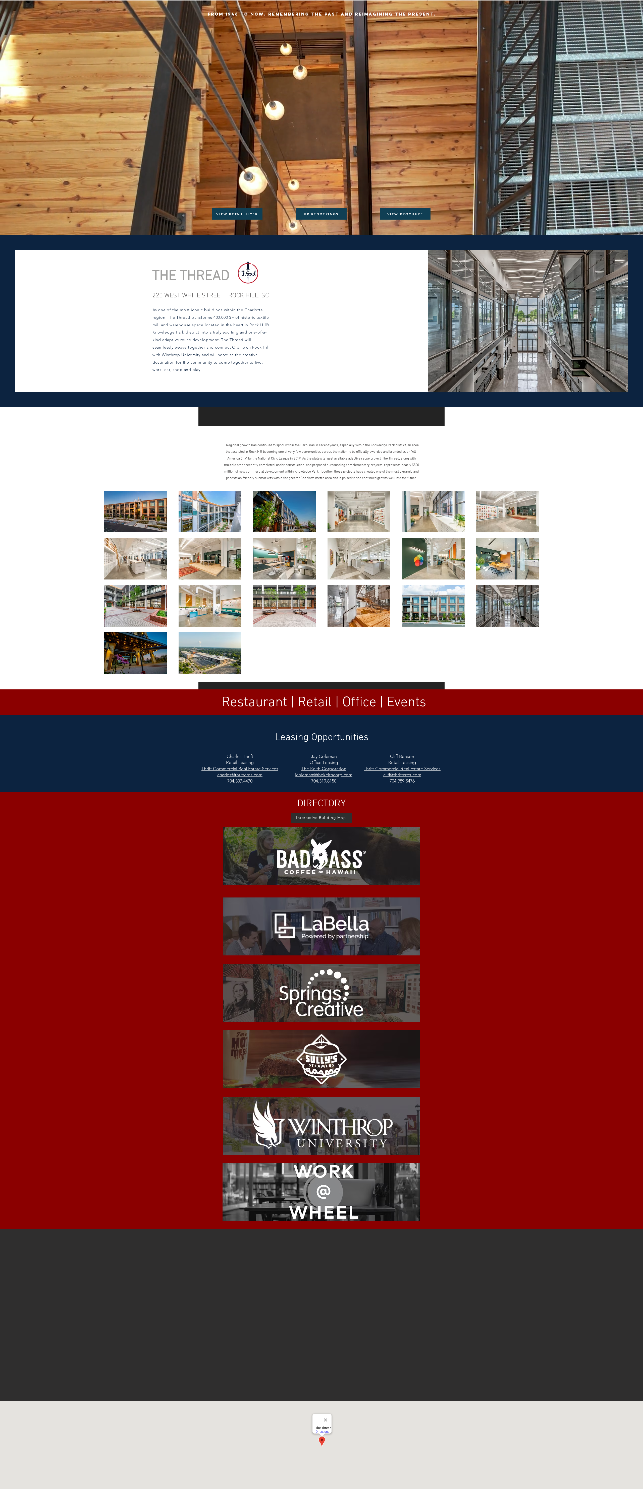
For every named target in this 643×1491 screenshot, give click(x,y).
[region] (321, 856)
